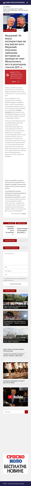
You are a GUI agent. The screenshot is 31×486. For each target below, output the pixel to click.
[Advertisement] (15, 168)
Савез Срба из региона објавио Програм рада (13, 350)
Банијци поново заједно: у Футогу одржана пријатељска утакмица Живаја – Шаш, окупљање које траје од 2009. (15, 10)
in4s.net (24, 213)
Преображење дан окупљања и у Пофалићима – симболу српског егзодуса (15, 322)
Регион (6, 14)
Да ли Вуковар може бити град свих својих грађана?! (14, 340)
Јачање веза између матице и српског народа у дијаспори (13, 354)
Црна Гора (11, 14)
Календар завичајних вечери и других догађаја (14, 381)
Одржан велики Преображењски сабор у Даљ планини (15, 307)
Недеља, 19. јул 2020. (10, 30)
